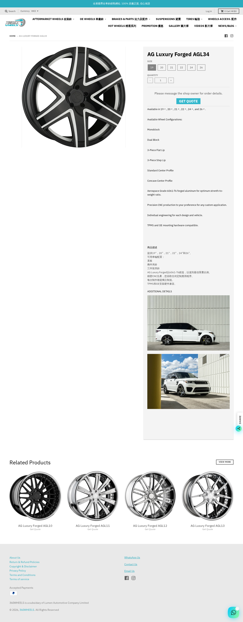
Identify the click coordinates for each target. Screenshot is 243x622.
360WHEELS (27, 610)
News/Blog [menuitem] (226, 26)
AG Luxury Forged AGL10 (35, 526)
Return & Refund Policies (24, 562)
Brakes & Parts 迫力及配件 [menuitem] (130, 19)
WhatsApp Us (132, 557)
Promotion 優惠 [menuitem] (152, 26)
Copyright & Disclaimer (23, 566)
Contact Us (130, 564)
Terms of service (19, 579)
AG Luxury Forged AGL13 (208, 526)
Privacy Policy (17, 570)
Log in (209, 11)
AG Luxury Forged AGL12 (150, 526)
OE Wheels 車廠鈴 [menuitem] (92, 19)
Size (149, 61)
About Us (14, 557)
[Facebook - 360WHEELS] (226, 36)
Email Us (129, 571)
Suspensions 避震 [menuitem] (168, 19)
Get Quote (188, 101)
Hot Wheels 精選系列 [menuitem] (122, 26)
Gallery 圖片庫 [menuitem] (179, 26)
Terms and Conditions (22, 575)
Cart (230, 11)
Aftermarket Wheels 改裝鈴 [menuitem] (52, 19)
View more (225, 462)
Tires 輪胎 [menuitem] (193, 19)
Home (12, 36)
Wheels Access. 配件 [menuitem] (222, 19)
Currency (25, 11)
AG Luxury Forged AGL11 (93, 526)
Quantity (152, 75)
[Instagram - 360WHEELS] (232, 36)
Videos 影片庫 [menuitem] (203, 26)
